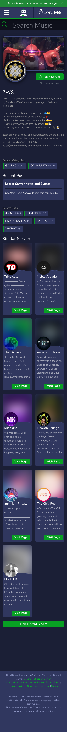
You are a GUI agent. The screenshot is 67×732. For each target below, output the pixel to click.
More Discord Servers (33, 624)
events (45, 221)
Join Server (52, 77)
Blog (47, 686)
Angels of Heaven (49, 352)
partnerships (18, 221)
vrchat (13, 228)
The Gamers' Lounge (13, 354)
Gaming (15, 166)
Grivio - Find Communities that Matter (25, 682)
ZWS (8, 92)
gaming (36, 213)
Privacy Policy (53, 682)
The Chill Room (47, 503)
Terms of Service (16, 686)
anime (13, 213)
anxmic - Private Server (15, 506)
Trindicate (11, 276)
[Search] (4, 24)
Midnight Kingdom (10, 430)
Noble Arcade (47, 276)
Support (55, 686)
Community (42, 166)
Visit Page (20, 310)
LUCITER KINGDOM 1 (13, 581)
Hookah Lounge (48, 428)
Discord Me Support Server (37, 678)
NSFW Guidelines (34, 686)
